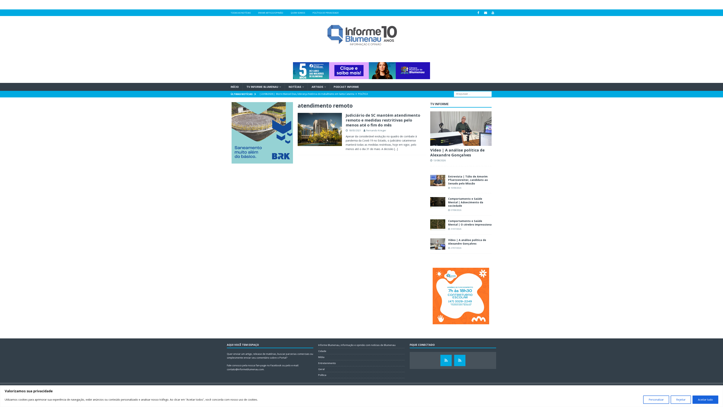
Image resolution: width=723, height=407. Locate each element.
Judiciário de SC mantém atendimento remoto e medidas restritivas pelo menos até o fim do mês (383, 120)
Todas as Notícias (241, 12)
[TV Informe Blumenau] (446, 360)
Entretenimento (327, 363)
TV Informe (439, 104)
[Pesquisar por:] (473, 94)
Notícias (295, 87)
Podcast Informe (346, 87)
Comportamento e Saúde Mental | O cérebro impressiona (470, 222)
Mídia (321, 357)
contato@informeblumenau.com (245, 369)
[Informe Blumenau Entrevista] (459, 360)
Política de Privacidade (326, 12)
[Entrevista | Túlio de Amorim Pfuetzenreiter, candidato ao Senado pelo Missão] (437, 180)
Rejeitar (681, 399)
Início (235, 87)
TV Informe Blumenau (262, 87)
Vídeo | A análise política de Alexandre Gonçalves (457, 153)
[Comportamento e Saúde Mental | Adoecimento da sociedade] (437, 202)
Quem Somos (298, 12)
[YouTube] (493, 12)
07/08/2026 (456, 210)
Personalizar (656, 399)
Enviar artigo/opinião (270, 12)
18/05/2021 (355, 130)
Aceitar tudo (705, 399)
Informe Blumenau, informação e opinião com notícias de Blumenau (357, 345)
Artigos (317, 87)
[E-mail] (485, 12)
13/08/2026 (439, 160)
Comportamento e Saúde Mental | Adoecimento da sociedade (465, 202)
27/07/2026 (456, 247)
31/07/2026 (456, 228)
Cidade (322, 351)
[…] (396, 149)
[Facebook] (478, 12)
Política (322, 375)
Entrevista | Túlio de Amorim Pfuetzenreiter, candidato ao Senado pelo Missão (468, 180)
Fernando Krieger (376, 130)
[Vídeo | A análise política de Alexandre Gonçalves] (461, 128)
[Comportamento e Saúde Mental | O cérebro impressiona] (437, 225)
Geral (321, 369)
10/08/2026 (456, 187)
